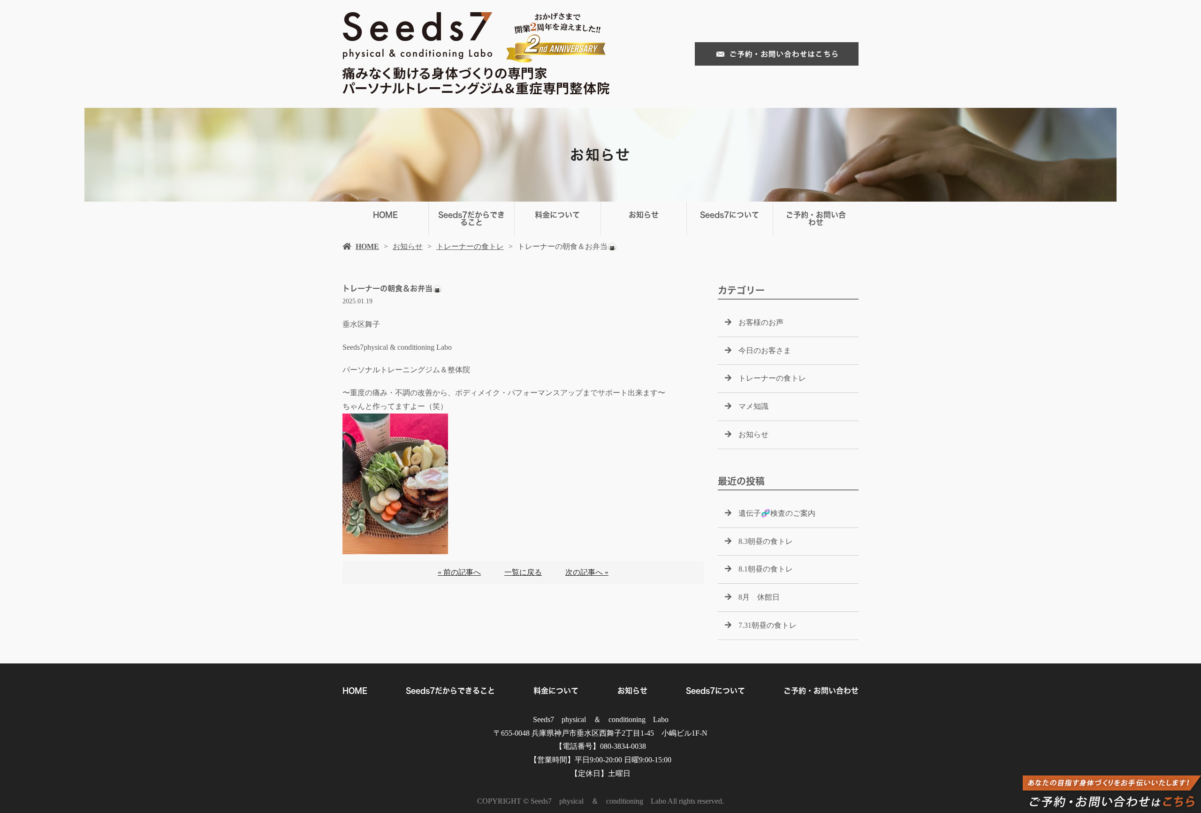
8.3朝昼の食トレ (765, 541)
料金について (557, 214)
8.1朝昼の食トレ (765, 569)
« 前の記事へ (459, 572)
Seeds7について (729, 214)
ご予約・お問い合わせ (816, 218)
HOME (385, 214)
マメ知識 (753, 406)
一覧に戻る (523, 572)
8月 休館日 (759, 597)
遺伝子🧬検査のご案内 (776, 513)
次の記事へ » (586, 572)
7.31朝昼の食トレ (767, 625)
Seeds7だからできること (471, 218)
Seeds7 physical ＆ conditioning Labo (601, 719)
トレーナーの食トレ (470, 246)
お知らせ (644, 214)
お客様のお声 (760, 322)
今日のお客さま (764, 350)
